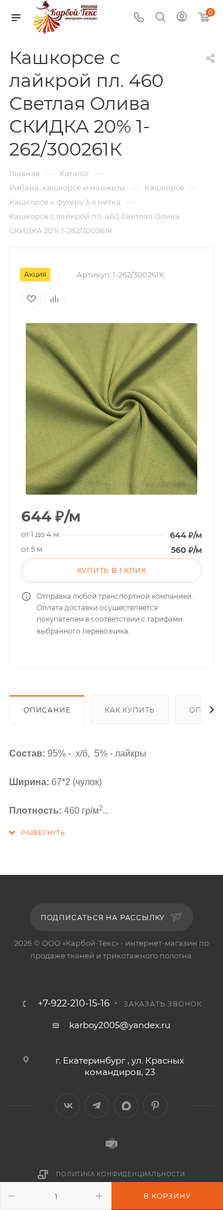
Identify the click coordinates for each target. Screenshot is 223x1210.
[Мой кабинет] (182, 18)
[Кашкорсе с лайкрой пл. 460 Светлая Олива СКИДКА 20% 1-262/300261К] (111, 409)
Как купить (130, 710)
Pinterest (155, 1105)
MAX (126, 1105)
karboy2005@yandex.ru (119, 1025)
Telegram (97, 1105)
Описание (46, 710)
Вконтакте (67, 1105)
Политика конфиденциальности (120, 1174)
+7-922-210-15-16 (74, 1003)
